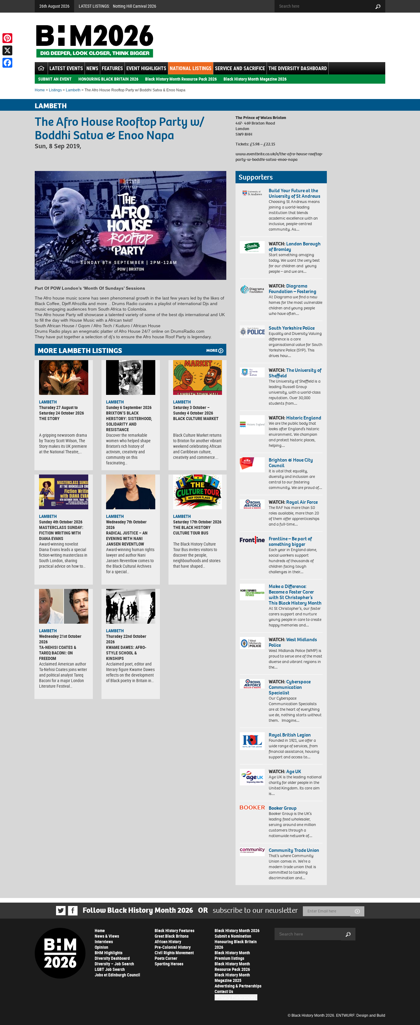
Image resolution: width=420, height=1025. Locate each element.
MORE (211, 350)
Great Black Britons (171, 936)
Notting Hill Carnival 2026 (134, 6)
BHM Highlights (108, 952)
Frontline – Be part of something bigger (290, 541)
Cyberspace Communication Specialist (290, 687)
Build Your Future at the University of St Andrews (294, 193)
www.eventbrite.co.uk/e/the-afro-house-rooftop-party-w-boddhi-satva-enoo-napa (279, 156)
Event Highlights (146, 68)
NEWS (92, 68)
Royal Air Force (302, 502)
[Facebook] (7, 63)
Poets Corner (166, 958)
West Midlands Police (293, 642)
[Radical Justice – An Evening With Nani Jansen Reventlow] (130, 492)
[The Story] (63, 377)
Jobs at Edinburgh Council (117, 975)
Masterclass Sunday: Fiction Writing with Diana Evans (61, 532)
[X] (7, 50)
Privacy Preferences (236, 997)
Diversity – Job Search (114, 964)
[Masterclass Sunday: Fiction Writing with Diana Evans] (63, 492)
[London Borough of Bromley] (252, 247)
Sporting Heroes (169, 964)
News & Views (107, 936)
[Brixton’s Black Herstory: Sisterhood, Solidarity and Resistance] (130, 377)
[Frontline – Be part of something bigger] (252, 540)
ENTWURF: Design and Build (360, 1015)
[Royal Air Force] (252, 504)
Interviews (104, 941)
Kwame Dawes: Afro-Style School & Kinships (126, 652)
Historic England (303, 418)
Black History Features (174, 930)
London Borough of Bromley (295, 246)
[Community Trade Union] (252, 852)
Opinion (101, 947)
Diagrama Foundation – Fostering (292, 289)
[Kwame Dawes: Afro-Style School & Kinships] (130, 606)
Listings (55, 90)
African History (168, 941)
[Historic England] (252, 425)
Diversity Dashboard (112, 958)
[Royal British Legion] (252, 741)
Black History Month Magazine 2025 (232, 977)
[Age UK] (252, 777)
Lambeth (73, 90)
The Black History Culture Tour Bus (192, 530)
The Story (49, 418)
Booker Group (283, 808)
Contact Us (224, 991)
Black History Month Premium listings (232, 955)
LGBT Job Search (110, 969)
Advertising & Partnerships (238, 986)
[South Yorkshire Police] (252, 331)
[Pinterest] (7, 38)
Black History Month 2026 (237, 930)
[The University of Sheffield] (252, 372)
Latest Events (66, 68)
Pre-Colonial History (173, 947)
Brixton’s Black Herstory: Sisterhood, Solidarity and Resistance (129, 421)
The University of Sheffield (295, 373)
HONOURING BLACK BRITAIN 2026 (108, 79)
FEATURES (112, 68)
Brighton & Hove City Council (291, 463)
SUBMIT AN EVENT (55, 79)
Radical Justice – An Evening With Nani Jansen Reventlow (127, 538)
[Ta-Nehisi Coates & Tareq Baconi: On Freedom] (63, 606)
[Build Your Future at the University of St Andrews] (252, 193)
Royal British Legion (290, 735)
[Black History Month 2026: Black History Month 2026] (94, 41)
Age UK (293, 771)
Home (40, 90)
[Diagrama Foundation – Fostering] (252, 289)
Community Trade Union (294, 850)
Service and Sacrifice (240, 68)
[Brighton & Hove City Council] (252, 464)
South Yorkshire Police (292, 328)
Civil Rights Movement (174, 952)
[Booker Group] (252, 807)
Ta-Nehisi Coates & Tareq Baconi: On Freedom (57, 652)
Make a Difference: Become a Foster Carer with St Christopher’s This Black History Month (295, 594)
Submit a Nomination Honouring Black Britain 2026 (236, 941)
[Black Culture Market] (197, 377)
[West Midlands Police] (252, 643)
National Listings (191, 68)
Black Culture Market (196, 418)
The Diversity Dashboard (297, 68)
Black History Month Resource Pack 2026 (181, 79)
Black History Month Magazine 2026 (255, 79)
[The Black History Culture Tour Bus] (197, 492)
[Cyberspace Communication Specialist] (252, 684)
